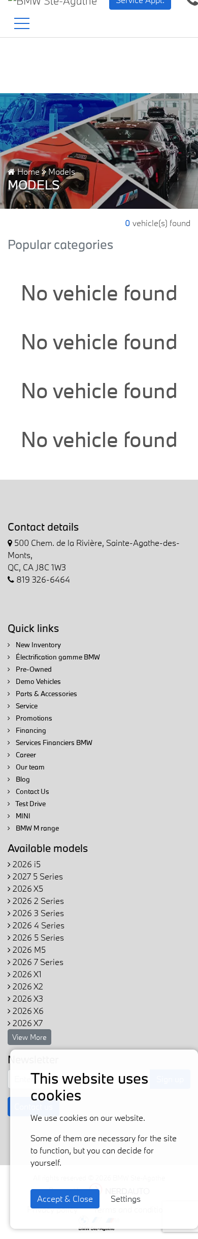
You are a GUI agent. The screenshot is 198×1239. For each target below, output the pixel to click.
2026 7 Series (37, 961)
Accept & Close (65, 1198)
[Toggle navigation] (22, 23)
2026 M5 (28, 949)
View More (29, 1037)
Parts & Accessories (45, 693)
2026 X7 (27, 1022)
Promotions (33, 718)
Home (27, 171)
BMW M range (36, 828)
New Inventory (37, 644)
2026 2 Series (37, 900)
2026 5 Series (37, 937)
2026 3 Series (37, 912)
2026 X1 (26, 974)
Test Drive (30, 803)
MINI (22, 815)
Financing (30, 730)
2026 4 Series (37, 925)
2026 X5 (27, 888)
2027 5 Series (37, 876)
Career (25, 754)
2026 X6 (27, 1010)
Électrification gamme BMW (57, 657)
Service (26, 705)
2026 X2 (27, 986)
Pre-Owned (33, 669)
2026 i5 (26, 864)
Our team (29, 767)
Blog (22, 779)
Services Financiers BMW (53, 742)
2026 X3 (27, 998)
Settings (126, 1198)
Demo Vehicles (37, 681)
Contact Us (31, 791)
